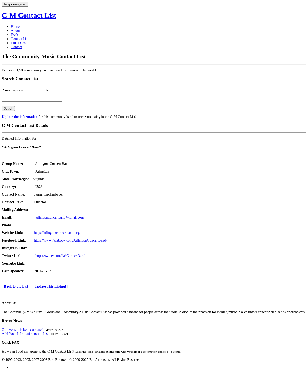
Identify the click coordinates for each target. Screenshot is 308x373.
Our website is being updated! (23, 329)
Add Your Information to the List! (26, 334)
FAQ (14, 35)
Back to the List (16, 286)
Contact (16, 47)
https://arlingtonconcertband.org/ (57, 233)
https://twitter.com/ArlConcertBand (60, 256)
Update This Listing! (50, 286)
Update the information (20, 117)
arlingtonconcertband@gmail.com (59, 217)
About (15, 31)
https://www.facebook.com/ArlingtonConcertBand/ (70, 240)
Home (15, 26)
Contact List (19, 39)
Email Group (20, 43)
